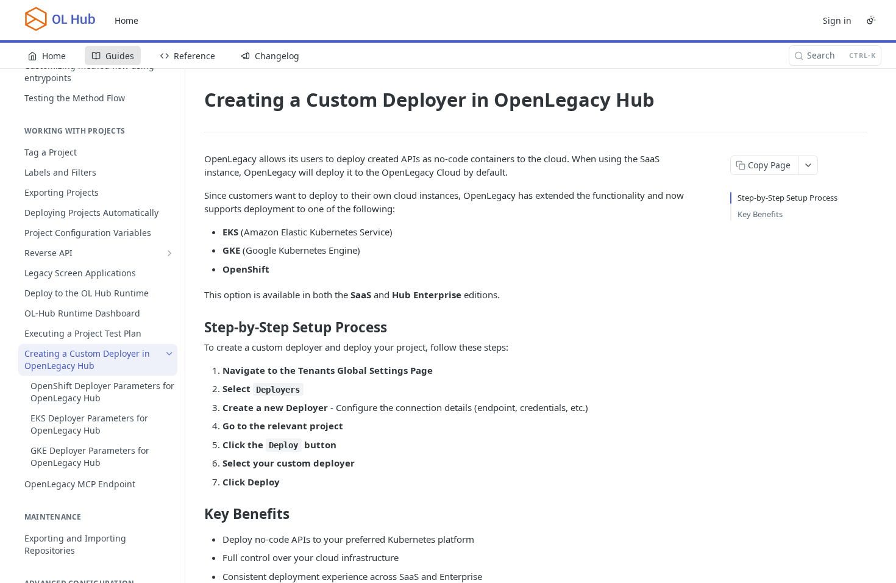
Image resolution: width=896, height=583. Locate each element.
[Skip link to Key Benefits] (196, 514)
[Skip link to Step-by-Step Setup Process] (196, 327)
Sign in (837, 20)
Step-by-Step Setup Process (787, 197)
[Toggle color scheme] (871, 20)
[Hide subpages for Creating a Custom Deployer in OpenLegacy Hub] (169, 354)
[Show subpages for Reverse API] (169, 253)
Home (126, 20)
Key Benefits (760, 214)
